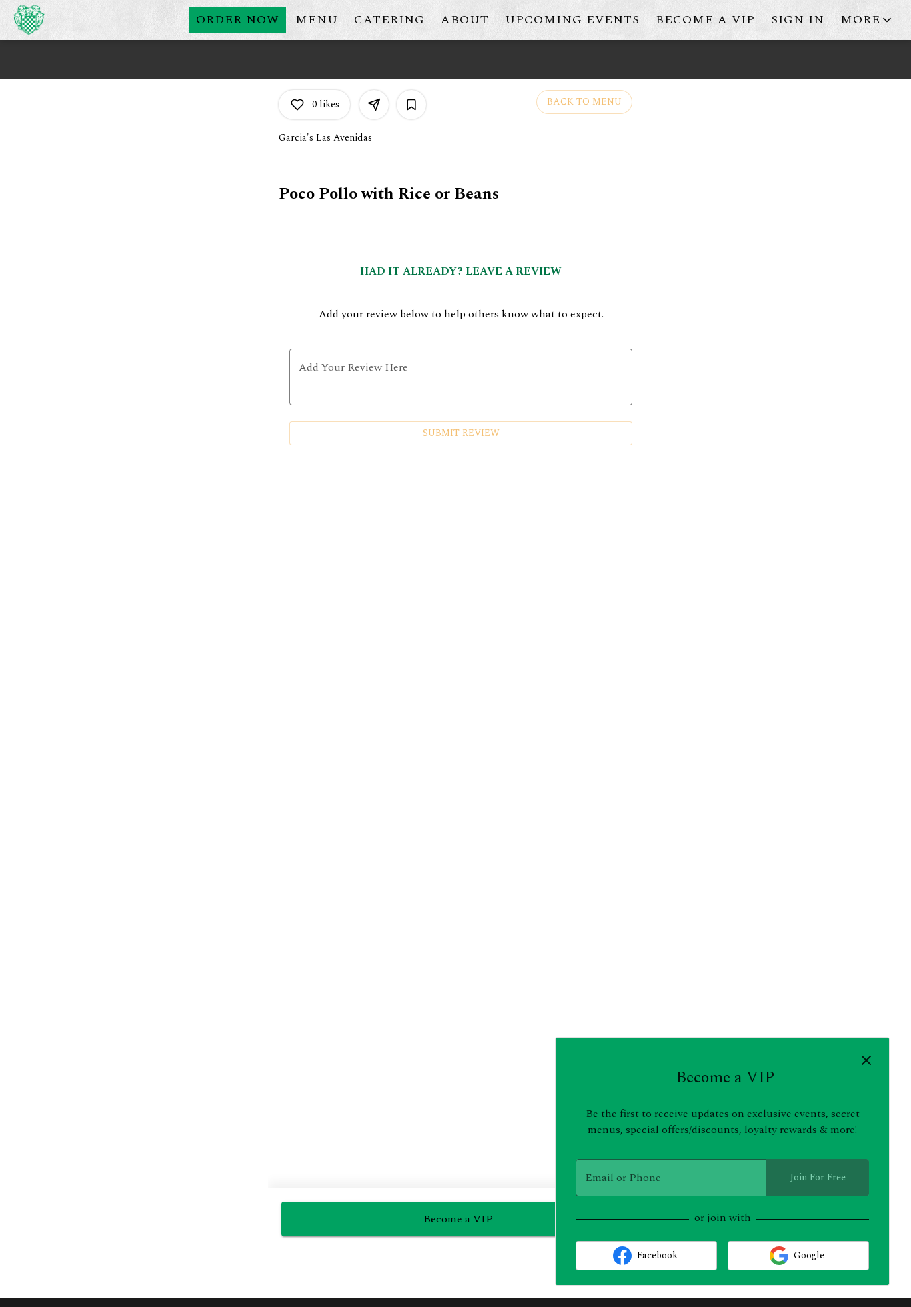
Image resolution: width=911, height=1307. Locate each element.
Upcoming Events (572, 20)
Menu (316, 20)
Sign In (797, 20)
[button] (867, 20)
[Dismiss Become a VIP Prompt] (866, 1060)
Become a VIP (705, 20)
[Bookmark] (411, 104)
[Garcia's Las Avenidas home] (71, 20)
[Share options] (374, 104)
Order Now (237, 20)
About (465, 20)
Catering (389, 20)
